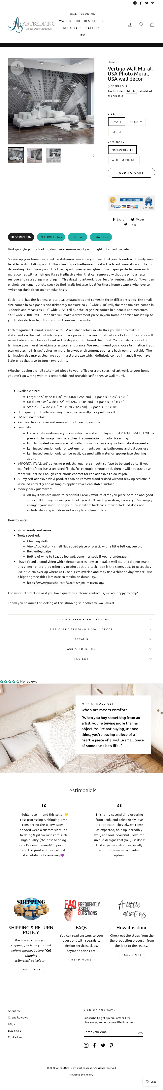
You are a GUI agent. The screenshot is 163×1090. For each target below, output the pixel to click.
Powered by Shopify (81, 1074)
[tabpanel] (81, 424)
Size (111, 113)
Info (81, 35)
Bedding (88, 13)
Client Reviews (18, 1017)
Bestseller (94, 20)
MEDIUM (135, 122)
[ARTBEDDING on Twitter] (103, 1045)
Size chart (14, 1030)
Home (72, 13)
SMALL (117, 122)
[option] (51, 101)
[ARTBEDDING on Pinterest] (111, 1045)
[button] (9, 681)
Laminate (116, 141)
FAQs (11, 1024)
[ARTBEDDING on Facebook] (94, 1045)
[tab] (21, 237)
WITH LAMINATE (124, 160)
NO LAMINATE (122, 149)
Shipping (131, 91)
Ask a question (81, 648)
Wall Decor (69, 20)
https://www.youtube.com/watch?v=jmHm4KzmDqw (65, 582)
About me (14, 1011)
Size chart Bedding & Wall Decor (81, 629)
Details (81, 638)
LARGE (117, 132)
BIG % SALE (72, 28)
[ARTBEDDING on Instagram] (86, 1045)
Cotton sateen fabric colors (81, 619)
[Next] (91, 155)
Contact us (15, 1037)
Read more (31, 969)
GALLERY (92, 28)
